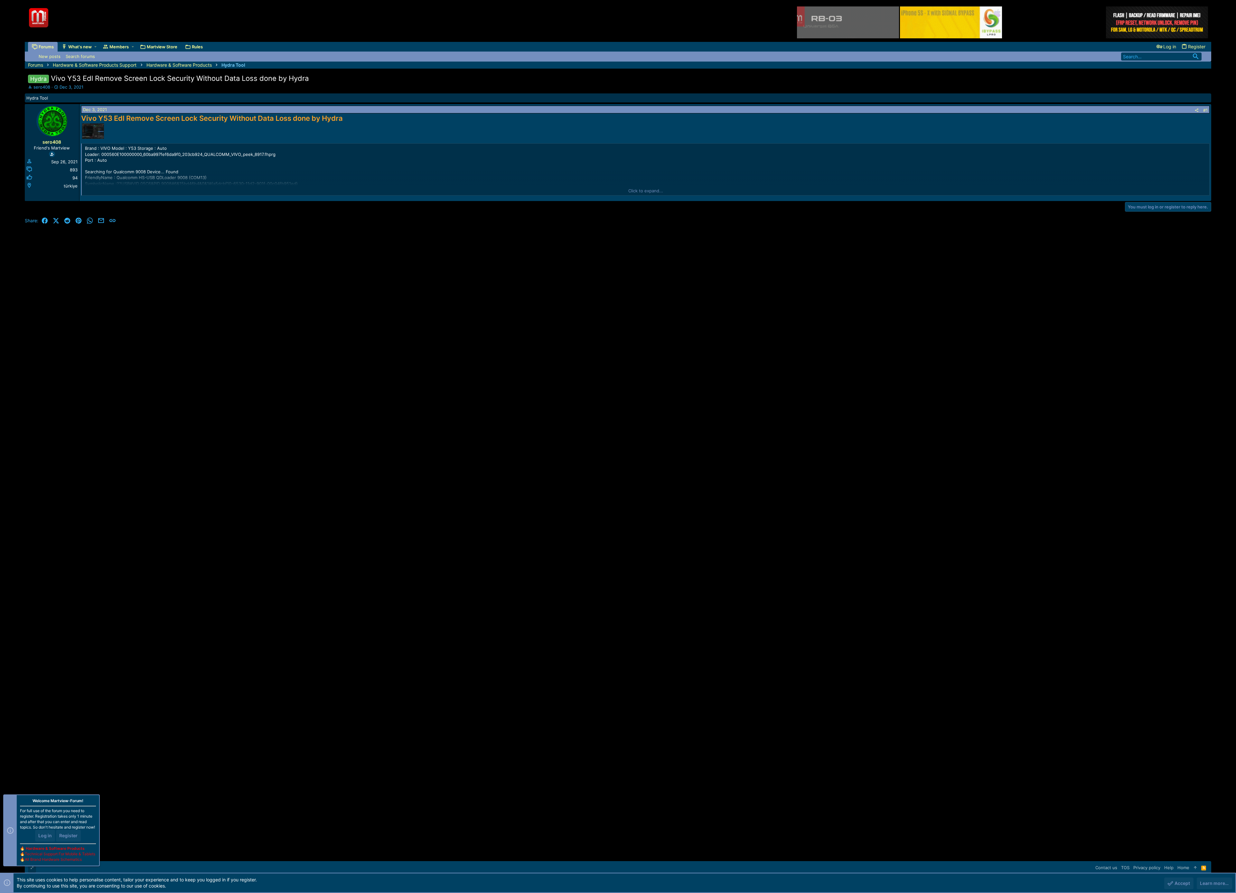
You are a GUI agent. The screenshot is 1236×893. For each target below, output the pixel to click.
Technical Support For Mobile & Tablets (60, 853)
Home (1183, 867)
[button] (95, 47)
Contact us (1106, 867)
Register (68, 835)
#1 (1205, 110)
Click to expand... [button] (645, 190)
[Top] (1195, 867)
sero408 (41, 87)
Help (1169, 867)
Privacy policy (1146, 867)
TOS (1125, 867)
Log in (45, 835)
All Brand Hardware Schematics (53, 859)
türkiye (71, 185)
